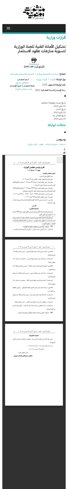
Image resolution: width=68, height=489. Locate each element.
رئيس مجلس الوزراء (24, 89)
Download (34, 64)
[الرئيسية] (34, 12)
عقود (41, 144)
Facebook (64, 149)
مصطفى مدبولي (22, 82)
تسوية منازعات (51, 144)
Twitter (64, 153)
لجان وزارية (32, 144)
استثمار (62, 144)
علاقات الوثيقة (57, 125)
